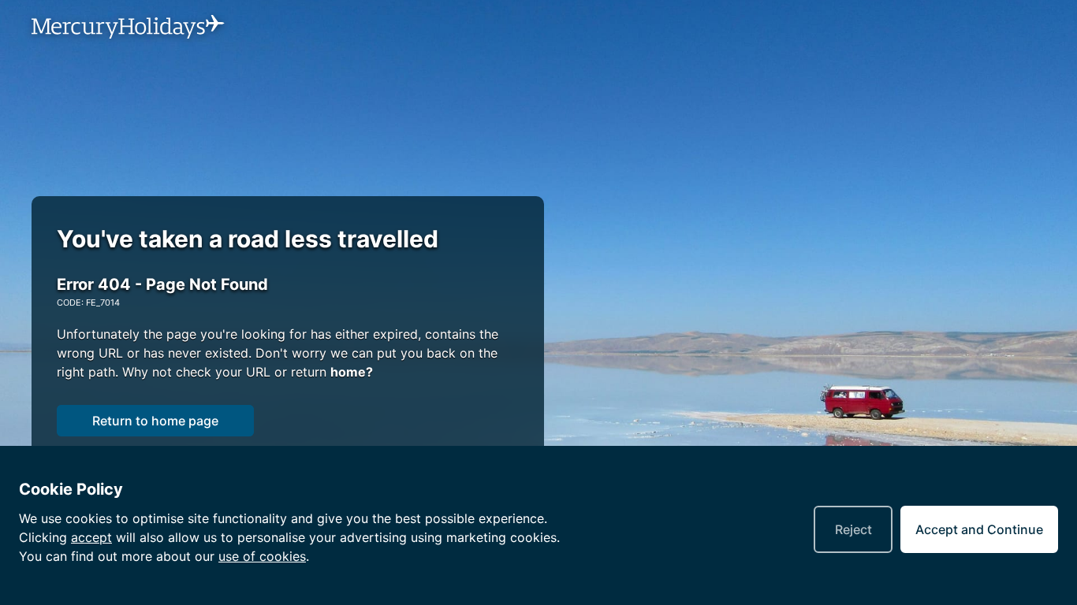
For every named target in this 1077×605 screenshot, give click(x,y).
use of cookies (262, 556)
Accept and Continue (979, 529)
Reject (853, 529)
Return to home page (155, 421)
